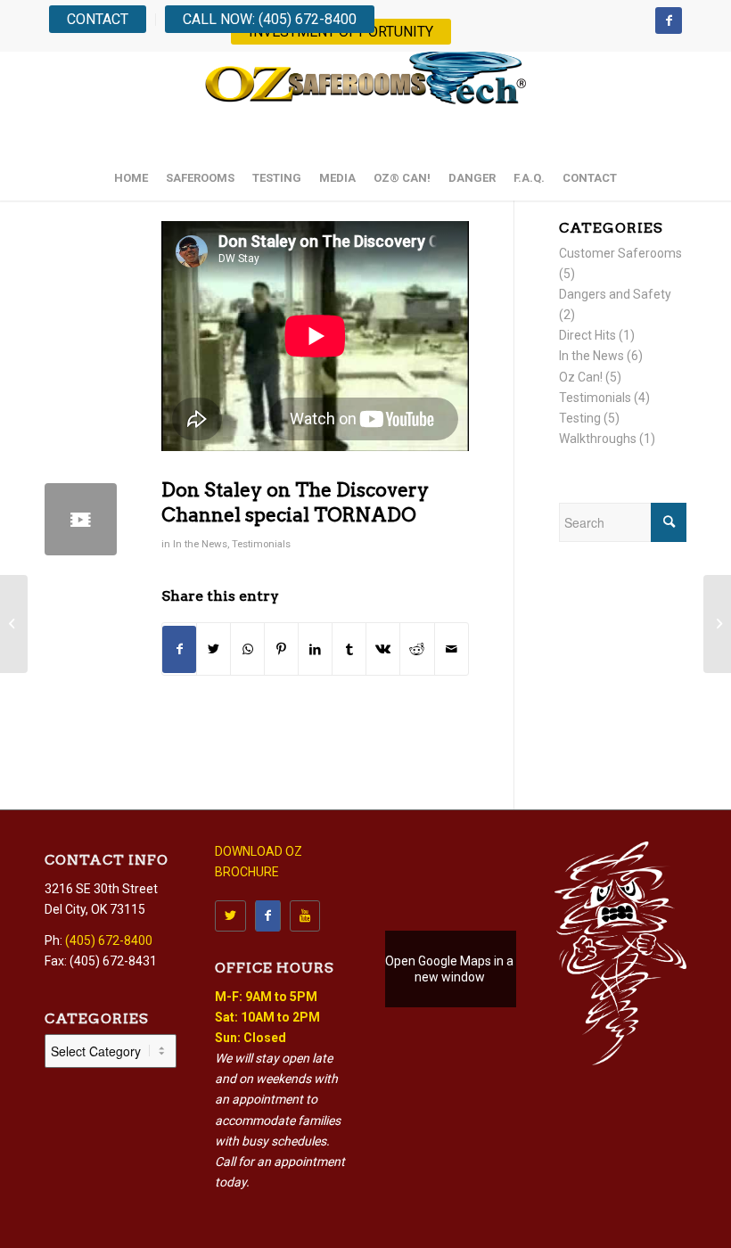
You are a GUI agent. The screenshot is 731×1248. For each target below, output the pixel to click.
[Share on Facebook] (179, 649)
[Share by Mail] (451, 649)
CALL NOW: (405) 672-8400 (270, 19)
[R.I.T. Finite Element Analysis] (14, 624)
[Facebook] (268, 915)
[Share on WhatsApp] (247, 649)
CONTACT (97, 19)
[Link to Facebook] (668, 20)
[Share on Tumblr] (349, 649)
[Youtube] (305, 915)
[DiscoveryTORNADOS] (81, 519)
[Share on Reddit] (416, 649)
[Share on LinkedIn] (315, 649)
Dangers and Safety (615, 294)
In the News (200, 544)
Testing (580, 418)
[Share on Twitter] (213, 649)
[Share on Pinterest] (281, 649)
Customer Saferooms (620, 253)
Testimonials (261, 544)
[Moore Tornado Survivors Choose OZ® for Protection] (717, 624)
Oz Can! (581, 377)
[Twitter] (230, 915)
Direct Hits (587, 335)
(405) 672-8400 (108, 940)
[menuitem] (102, 19)
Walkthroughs (598, 438)
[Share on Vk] (382, 649)
